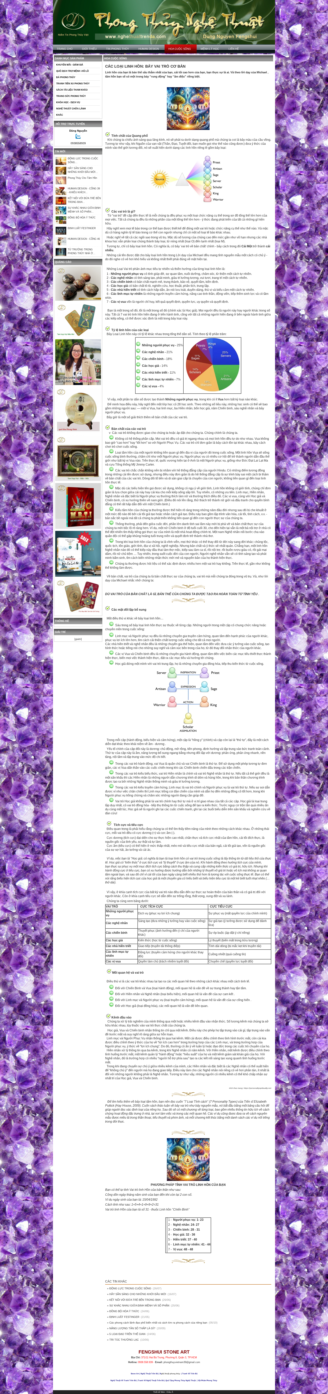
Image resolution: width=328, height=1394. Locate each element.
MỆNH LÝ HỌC (210, 48)
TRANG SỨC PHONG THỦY (71, 96)
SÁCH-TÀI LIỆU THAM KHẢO (72, 90)
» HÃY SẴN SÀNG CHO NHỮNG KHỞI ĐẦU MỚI (137, 1294)
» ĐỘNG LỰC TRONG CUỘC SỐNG (129, 1288)
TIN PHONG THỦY (117, 48)
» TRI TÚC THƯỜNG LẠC (123, 1339)
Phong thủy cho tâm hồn (82, 177)
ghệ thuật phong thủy (170, 1374)
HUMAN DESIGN (148, 48)
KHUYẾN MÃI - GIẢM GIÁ (69, 64)
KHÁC (59, 115)
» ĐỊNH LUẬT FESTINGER (123, 1316)
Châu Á (169, 1392)
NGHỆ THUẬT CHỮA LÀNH (71, 108)
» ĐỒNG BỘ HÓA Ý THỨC (123, 1311)
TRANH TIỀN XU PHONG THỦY (73, 83)
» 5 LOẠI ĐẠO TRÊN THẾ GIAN (126, 1333)
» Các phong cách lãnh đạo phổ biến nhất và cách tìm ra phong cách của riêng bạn (157, 1322)
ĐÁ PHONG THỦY (65, 77)
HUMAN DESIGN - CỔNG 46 (84, 238)
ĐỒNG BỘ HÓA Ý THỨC (81, 217)
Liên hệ (234, 48)
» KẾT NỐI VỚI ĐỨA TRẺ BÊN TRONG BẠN (134, 1299)
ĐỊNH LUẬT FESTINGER (82, 228)
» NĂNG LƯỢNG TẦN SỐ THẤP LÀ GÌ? (131, 1328)
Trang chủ (65, 48)
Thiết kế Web (159, 1392)
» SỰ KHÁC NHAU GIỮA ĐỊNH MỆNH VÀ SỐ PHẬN (138, 1305)
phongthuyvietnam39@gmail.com (181, 1362)
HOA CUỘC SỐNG (179, 48)
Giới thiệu (89, 48)
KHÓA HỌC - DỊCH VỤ (68, 102)
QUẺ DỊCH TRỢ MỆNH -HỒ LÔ (72, 71)
